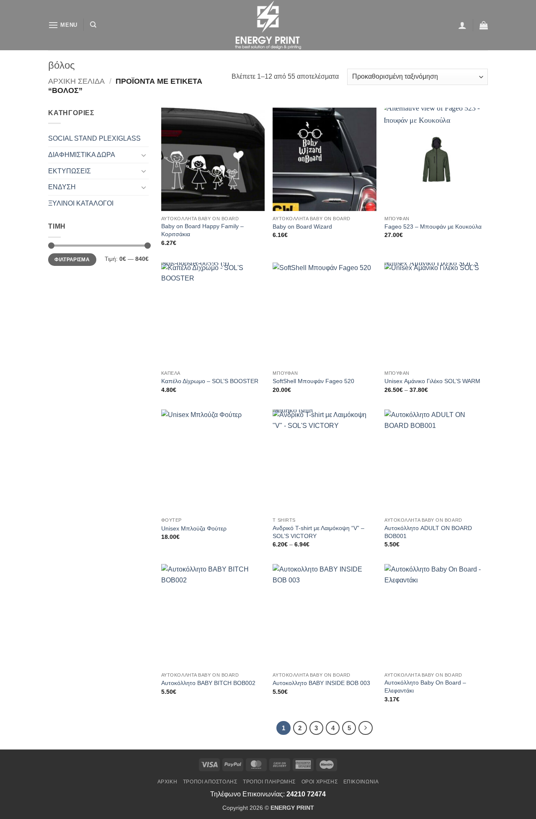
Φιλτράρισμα (72, 260)
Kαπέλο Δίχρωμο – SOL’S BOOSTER (209, 381)
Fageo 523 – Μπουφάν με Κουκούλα (433, 226)
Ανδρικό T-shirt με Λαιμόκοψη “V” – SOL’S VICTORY (318, 532)
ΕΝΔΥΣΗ (62, 187)
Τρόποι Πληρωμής (269, 782)
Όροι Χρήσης (320, 782)
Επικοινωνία (361, 782)
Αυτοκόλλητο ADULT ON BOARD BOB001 (428, 532)
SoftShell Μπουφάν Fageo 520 (313, 381)
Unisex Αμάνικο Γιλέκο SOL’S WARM (432, 381)
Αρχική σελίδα (76, 81)
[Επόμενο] (365, 728)
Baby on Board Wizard (302, 226)
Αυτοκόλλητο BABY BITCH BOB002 (208, 683)
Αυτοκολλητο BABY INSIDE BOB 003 (321, 683)
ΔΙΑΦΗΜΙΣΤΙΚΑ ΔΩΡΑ (81, 154)
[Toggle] (144, 155)
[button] (62, 25)
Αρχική (167, 782)
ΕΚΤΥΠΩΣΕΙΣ (69, 171)
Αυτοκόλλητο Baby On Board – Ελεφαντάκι (425, 686)
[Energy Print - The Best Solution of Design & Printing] (268, 25)
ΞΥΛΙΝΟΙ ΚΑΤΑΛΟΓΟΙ (80, 203)
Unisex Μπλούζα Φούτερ (194, 528)
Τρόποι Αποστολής (210, 782)
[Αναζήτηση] (93, 25)
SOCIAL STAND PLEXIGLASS (94, 138)
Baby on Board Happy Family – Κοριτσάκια (202, 230)
